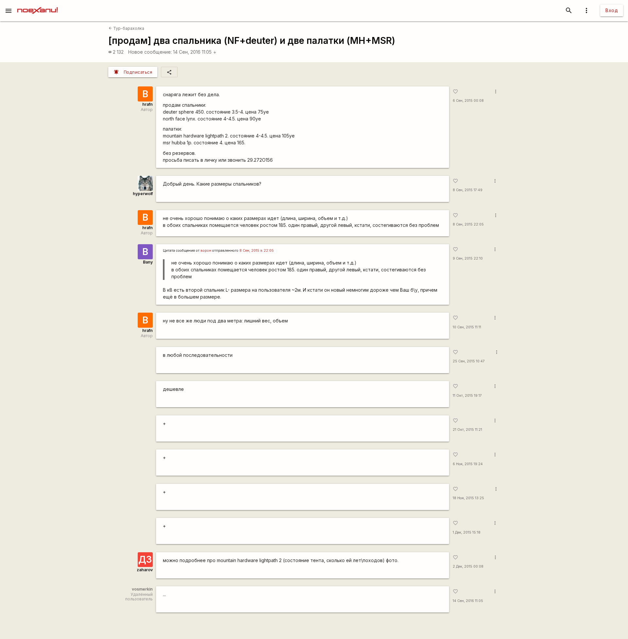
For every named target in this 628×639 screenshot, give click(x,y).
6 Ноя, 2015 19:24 (468, 464)
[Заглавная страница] (37, 4)
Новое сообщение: (150, 52)
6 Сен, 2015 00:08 (468, 101)
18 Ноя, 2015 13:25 (468, 498)
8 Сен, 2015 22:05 (468, 224)
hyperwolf (143, 193)
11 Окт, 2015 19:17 (467, 395)
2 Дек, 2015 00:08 (468, 566)
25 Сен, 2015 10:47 (469, 361)
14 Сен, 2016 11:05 (195, 52)
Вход (611, 10)
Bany (148, 262)
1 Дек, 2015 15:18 (466, 532)
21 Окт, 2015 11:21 (467, 430)
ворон (206, 250)
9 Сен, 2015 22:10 (468, 258)
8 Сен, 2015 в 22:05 (256, 250)
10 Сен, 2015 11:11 (467, 327)
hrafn (147, 104)
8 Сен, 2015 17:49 (467, 190)
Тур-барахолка (126, 28)
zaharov (145, 569)
